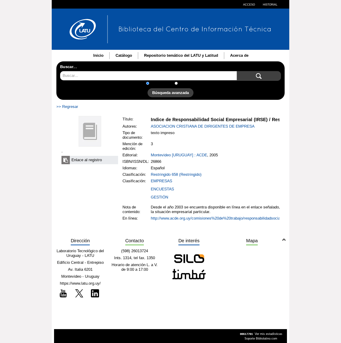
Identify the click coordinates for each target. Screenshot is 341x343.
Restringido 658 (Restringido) (176, 174)
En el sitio (189, 83)
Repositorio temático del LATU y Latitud (181, 55)
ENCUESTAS (162, 189)
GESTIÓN (159, 197)
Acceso (249, 4)
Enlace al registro (86, 160)
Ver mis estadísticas (268, 334)
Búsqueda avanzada (170, 93)
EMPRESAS (161, 181)
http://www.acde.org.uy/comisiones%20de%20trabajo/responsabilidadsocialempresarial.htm (230, 218)
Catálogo (124, 55)
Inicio (98, 55)
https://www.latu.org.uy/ (80, 283)
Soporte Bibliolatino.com (260, 338)
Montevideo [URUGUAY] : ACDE (179, 155)
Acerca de (239, 55)
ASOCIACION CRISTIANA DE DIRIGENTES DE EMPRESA (202, 126)
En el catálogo (163, 83)
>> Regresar (67, 106)
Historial (269, 4)
